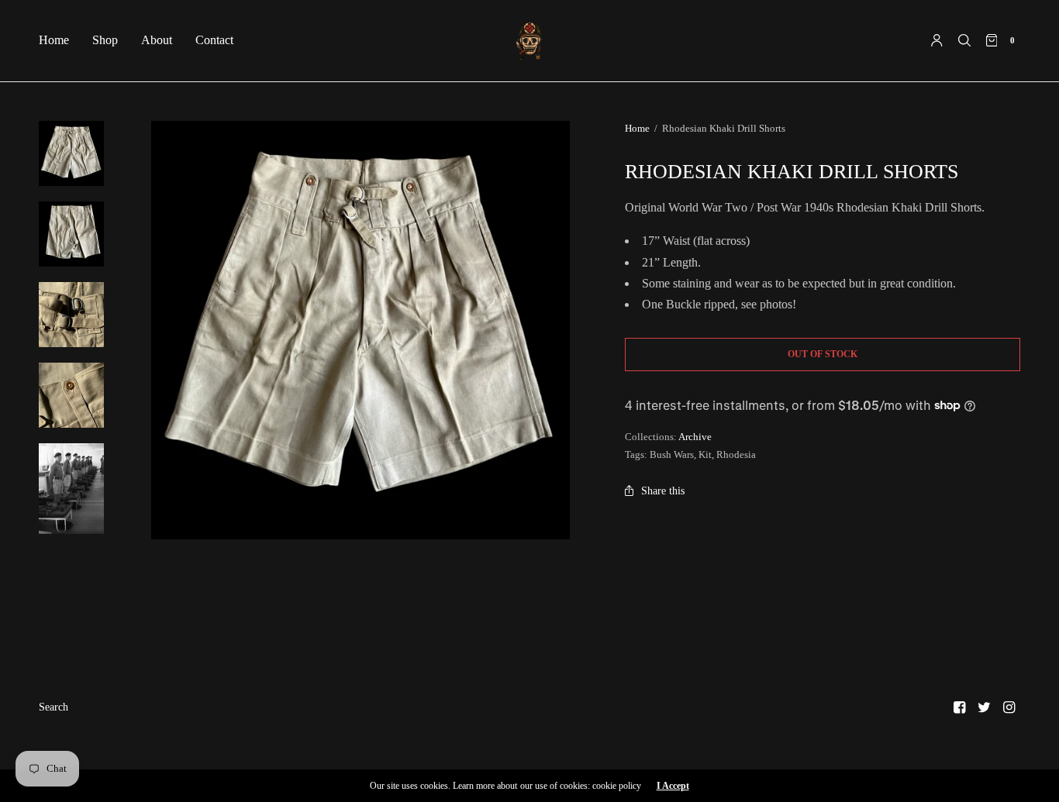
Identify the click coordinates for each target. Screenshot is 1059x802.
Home (54, 39)
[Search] (964, 40)
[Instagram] (1009, 707)
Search (53, 707)
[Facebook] (960, 707)
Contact (214, 39)
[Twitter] (985, 707)
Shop (105, 39)
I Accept (673, 785)
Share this (663, 491)
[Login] (937, 40)
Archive (695, 436)
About (156, 39)
